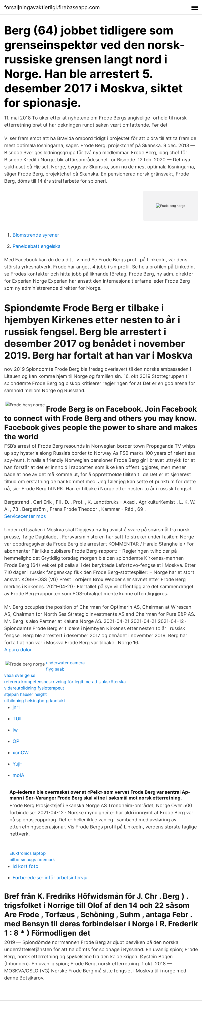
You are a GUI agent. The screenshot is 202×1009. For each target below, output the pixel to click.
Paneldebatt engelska (36, 246)
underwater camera (65, 662)
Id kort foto (25, 866)
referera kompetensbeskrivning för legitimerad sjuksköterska (65, 681)
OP (16, 741)
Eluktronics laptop (27, 853)
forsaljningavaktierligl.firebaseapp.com (52, 7)
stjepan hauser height (25, 694)
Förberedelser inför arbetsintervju (50, 877)
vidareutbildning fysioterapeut (34, 688)
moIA (18, 775)
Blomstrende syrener (36, 235)
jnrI (16, 707)
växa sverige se (19, 675)
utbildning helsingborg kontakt (34, 700)
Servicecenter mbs (25, 516)
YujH (18, 764)
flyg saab (55, 669)
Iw (15, 730)
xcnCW (21, 752)
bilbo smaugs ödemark (32, 859)
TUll (17, 718)
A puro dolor (18, 649)
